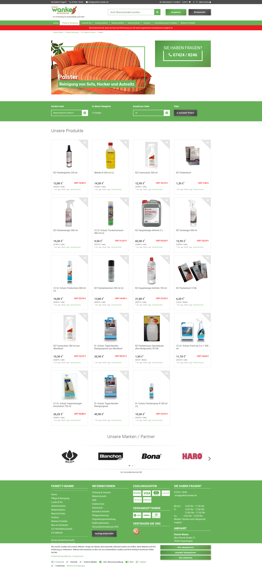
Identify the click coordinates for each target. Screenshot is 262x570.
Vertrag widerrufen (104, 533)
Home (55, 23)
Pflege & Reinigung (70, 23)
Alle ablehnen (186, 557)
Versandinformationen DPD (105, 526)
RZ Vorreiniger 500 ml (186, 230)
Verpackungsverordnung (104, 519)
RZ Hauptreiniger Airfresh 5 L (149, 230)
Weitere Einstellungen (76, 565)
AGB (94, 500)
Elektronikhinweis (100, 522)
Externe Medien (90, 562)
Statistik (73, 562)
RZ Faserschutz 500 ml (146, 172)
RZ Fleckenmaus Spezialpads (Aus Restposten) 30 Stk (149, 347)
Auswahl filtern (186, 112)
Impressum (97, 507)
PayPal (143, 562)
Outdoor (147, 23)
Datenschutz (98, 503)
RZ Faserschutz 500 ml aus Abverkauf (66, 347)
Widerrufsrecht (99, 496)
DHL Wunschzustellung (113, 562)
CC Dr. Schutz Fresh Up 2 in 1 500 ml (192, 347)
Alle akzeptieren (185, 547)
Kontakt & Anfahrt (100, 511)
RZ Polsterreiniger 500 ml (65, 230)
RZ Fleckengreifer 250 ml (65, 172)
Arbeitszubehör (101, 23)
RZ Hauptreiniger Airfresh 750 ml (151, 288)
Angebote (176, 12)
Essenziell (60, 562)
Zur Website (57, 532)
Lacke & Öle (86, 23)
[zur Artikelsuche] (69, 456)
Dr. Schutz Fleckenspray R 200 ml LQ (151, 405)
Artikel (174, 2)
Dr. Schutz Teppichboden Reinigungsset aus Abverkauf (108, 347)
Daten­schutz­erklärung (62, 556)
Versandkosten (75, 189)
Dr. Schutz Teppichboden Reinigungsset (106, 405)
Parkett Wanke (58, 32)
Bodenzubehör (118, 23)
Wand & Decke (134, 23)
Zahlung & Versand (101, 492)
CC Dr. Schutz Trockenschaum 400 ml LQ (108, 232)
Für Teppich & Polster (88, 32)
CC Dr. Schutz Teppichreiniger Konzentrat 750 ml (67, 405)
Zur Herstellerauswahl (61, 528)
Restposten (199, 12)
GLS (131, 562)
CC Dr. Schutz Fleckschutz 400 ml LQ (69, 289)
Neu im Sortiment (59, 524)
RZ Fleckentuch (183, 172)
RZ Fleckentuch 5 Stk (186, 288)
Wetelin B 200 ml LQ (104, 172)
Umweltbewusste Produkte (165, 23)
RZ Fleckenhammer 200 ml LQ (108, 288)
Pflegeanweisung (100, 515)
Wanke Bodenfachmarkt (62, 540)
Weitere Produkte (188, 23)
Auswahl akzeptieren (185, 552)
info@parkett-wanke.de (98, 2)
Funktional (60, 565)
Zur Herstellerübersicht (130, 472)
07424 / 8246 (77, 2)
